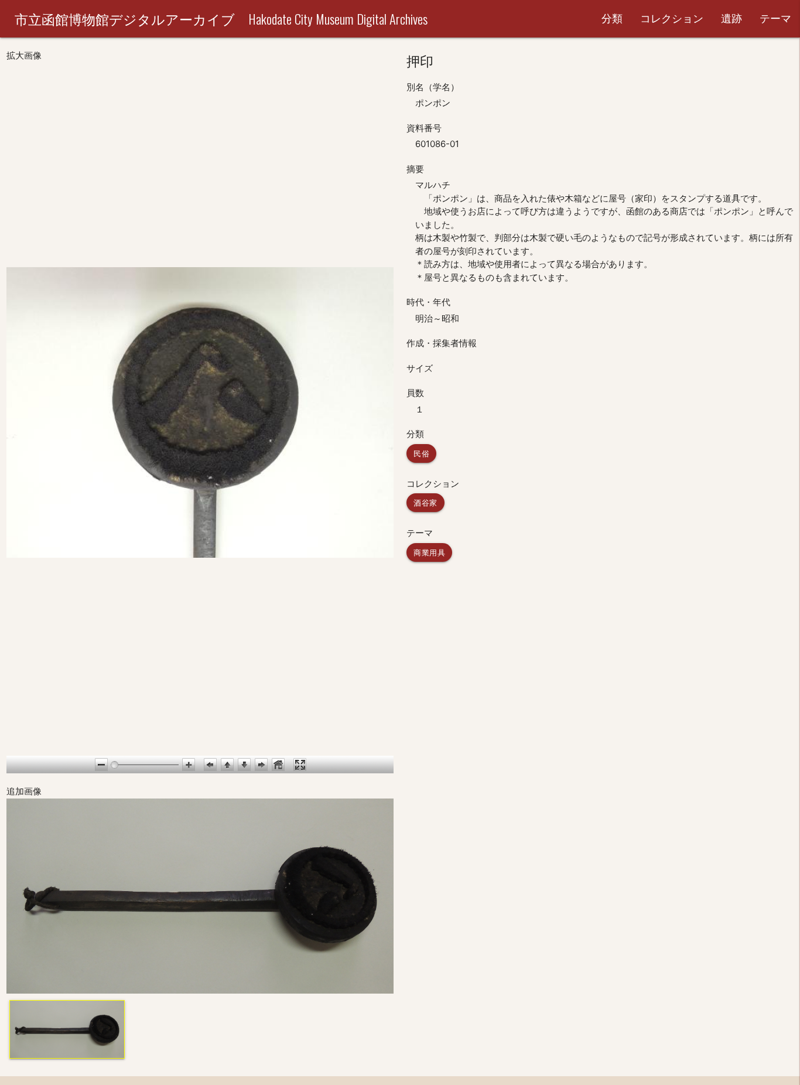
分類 (612, 18)
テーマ (775, 18)
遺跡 (731, 18)
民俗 (421, 453)
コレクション (671, 18)
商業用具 (429, 552)
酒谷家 (425, 502)
